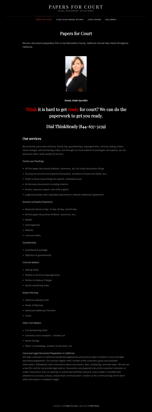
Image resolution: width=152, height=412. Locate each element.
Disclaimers (110, 19)
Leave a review (94, 19)
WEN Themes (94, 406)
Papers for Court (44, 19)
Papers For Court (76, 7)
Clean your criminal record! (69, 19)
